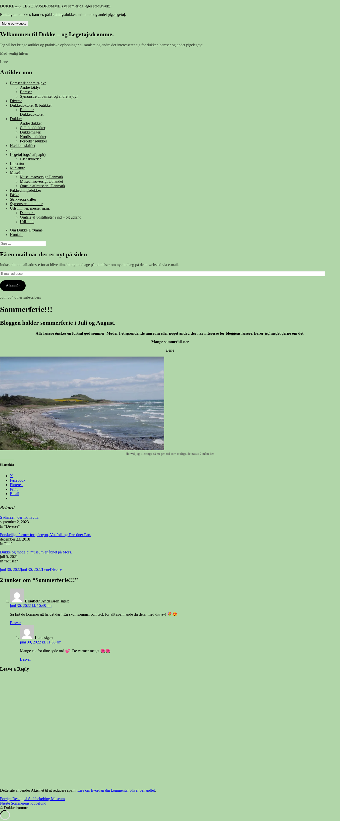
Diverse (16, 101)
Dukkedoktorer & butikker (31, 105)
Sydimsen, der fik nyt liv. (19, 517)
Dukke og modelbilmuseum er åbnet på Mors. (36, 552)
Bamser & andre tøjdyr (28, 83)
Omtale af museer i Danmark (42, 186)
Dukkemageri (30, 132)
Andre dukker (31, 123)
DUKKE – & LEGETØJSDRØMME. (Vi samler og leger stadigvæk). (55, 6)
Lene (46, 569)
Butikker (27, 110)
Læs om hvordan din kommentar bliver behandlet (116, 790)
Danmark (27, 213)
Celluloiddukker (32, 128)
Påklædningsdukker (25, 190)
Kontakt (16, 234)
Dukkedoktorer (32, 114)
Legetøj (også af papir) (28, 154)
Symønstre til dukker (26, 204)
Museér (16, 172)
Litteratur (17, 163)
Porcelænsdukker (33, 141)
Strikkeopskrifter (23, 199)
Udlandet (27, 222)
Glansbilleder (30, 159)
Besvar (15, 623)
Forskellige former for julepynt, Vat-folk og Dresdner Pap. (45, 535)
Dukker (16, 119)
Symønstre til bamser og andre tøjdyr (49, 96)
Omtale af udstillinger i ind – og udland (50, 217)
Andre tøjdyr (30, 87)
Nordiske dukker (33, 137)
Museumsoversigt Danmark (41, 177)
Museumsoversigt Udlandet (41, 181)
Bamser (26, 92)
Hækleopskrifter (22, 145)
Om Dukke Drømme (26, 230)
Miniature (17, 168)
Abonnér (13, 285)
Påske (14, 195)
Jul (12, 150)
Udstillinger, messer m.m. (30, 208)
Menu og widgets (14, 23)
